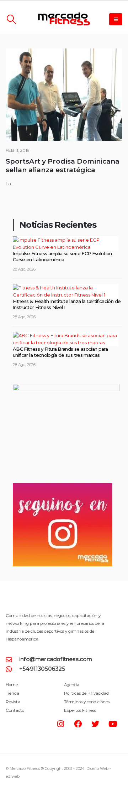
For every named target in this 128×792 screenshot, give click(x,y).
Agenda (71, 684)
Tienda (12, 693)
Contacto (15, 710)
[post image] (64, 94)
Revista (13, 701)
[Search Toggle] (11, 19)
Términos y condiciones (87, 701)
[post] (66, 243)
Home (12, 684)
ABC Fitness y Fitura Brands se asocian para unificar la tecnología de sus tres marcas (60, 352)
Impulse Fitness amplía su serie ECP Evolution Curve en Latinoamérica (62, 256)
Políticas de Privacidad (86, 693)
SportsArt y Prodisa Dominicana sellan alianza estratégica (62, 165)
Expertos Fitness (80, 710)
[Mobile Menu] (115, 19)
